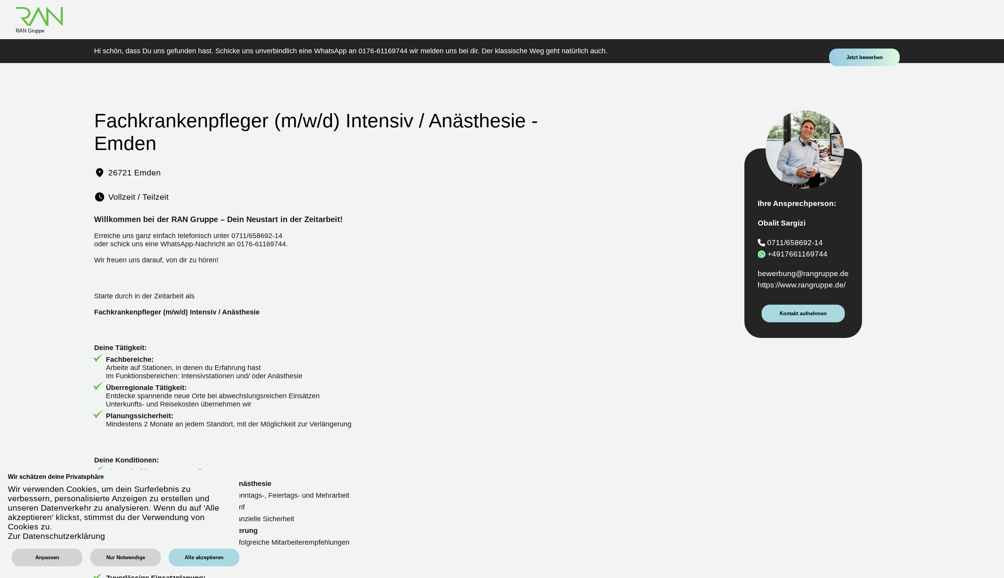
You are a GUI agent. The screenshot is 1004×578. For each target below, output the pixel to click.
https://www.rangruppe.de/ (802, 285)
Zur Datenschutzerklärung (56, 535)
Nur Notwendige (125, 557)
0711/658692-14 (795, 242)
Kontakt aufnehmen (803, 313)
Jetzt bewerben (864, 57)
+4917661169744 (798, 254)
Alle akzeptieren (204, 557)
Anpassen (47, 557)
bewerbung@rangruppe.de (803, 273)
